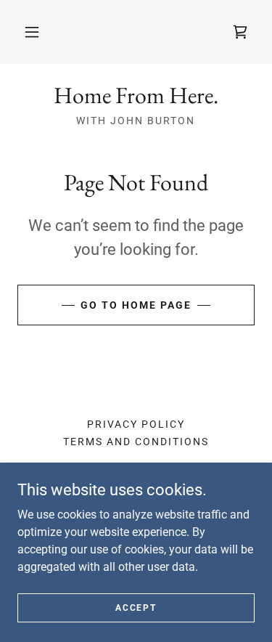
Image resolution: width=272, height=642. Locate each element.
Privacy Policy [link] (136, 424)
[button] (31, 31)
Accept (135, 607)
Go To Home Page (136, 305)
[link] (240, 31)
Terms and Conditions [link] (136, 441)
